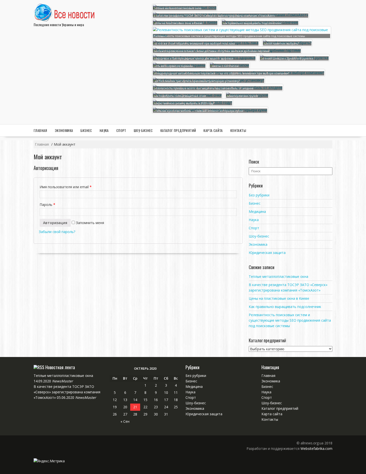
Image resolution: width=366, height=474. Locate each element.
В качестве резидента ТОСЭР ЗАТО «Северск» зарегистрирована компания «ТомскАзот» (67, 392)
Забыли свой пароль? (57, 231)
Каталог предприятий (178, 130)
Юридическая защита (267, 252)
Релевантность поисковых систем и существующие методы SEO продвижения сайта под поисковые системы (290, 320)
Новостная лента (60, 367)
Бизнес (86, 130)
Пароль (47, 204)
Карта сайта (213, 130)
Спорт (121, 130)
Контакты (238, 130)
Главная (40, 130)
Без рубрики (259, 195)
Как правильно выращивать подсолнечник (285, 306)
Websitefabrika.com (316, 448)
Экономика (64, 130)
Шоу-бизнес (143, 130)
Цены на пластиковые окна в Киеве (279, 298)
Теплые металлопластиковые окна (278, 276)
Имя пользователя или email (66, 186)
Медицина (257, 211)
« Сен (125, 421)
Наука (104, 130)
